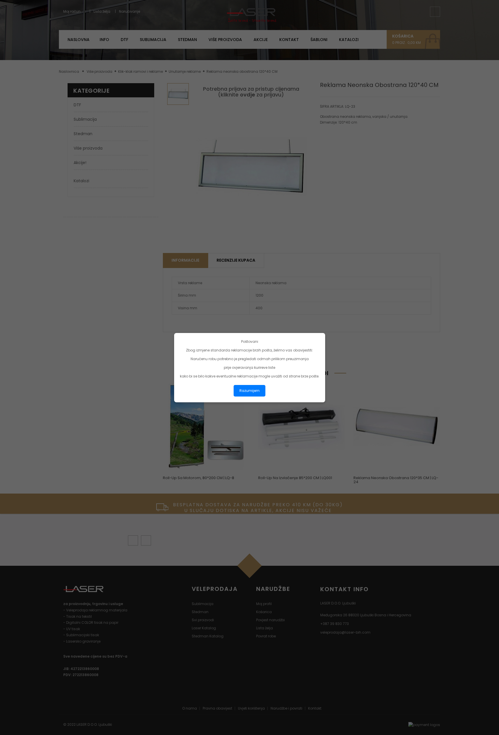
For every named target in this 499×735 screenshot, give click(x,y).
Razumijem (249, 390)
